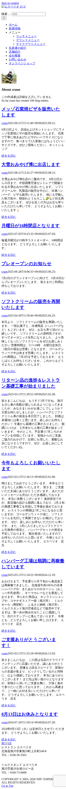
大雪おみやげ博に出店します (30, 164)
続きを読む (8, 155)
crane (4, 123)
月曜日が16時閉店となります (30, 225)
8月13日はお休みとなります (29, 714)
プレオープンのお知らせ (26, 263)
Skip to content (10, 3)
